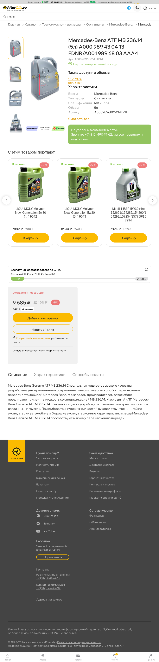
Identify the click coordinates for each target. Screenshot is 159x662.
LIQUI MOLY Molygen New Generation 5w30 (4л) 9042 (30, 212)
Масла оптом (98, 458)
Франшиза (96, 515)
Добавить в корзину (43, 318)
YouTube (49, 531)
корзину (30, 238)
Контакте (51, 516)
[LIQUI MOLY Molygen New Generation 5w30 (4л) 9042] (30, 183)
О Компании (97, 522)
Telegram (49, 523)
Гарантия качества (102, 478)
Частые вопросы (47, 458)
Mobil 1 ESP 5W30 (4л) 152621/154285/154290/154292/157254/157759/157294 (128, 214)
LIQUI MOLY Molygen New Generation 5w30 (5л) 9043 (79, 212)
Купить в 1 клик (42, 329)
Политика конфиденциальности (79, 642)
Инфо (152, 8)
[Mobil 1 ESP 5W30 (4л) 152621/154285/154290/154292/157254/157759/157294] (128, 183)
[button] (6, 200)
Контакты (42, 471)
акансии (42, 484)
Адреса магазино (49, 599)
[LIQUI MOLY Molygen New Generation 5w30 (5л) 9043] (79, 183)
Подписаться (53, 557)
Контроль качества (102, 484)
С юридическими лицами (33, 338)
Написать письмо (48, 464)
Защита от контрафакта (105, 491)
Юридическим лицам (50, 478)
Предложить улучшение (52, 497)
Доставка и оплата (102, 464)
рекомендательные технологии (103, 645)
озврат (94, 471)
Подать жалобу (46, 491)
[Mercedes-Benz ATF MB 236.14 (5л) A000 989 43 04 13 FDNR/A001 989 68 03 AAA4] (45, 85)
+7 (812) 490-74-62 (98, 134)
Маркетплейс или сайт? (105, 497)
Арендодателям (100, 528)
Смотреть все (78, 119)
